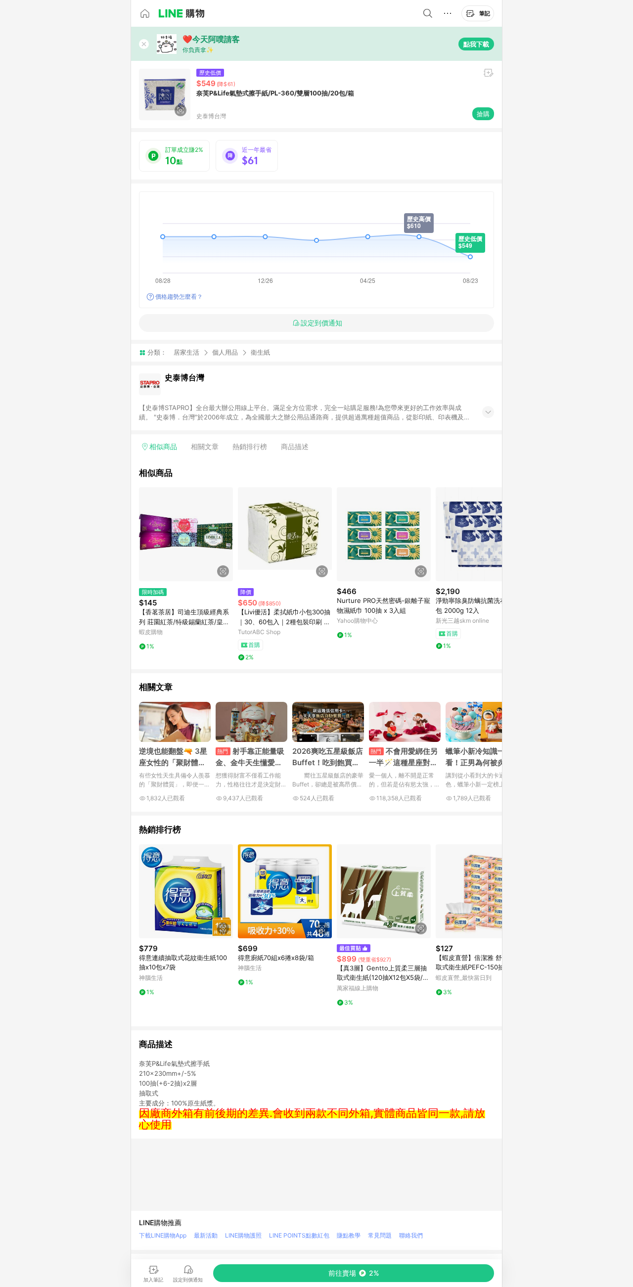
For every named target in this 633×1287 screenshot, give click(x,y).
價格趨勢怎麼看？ (179, 296)
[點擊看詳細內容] (186, 534)
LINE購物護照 (243, 1235)
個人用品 (225, 352)
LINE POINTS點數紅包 (299, 1235)
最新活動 (206, 1235)
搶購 (483, 114)
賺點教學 (349, 1235)
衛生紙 (260, 352)
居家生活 (186, 352)
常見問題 (380, 1235)
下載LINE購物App (162, 1235)
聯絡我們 (411, 1235)
